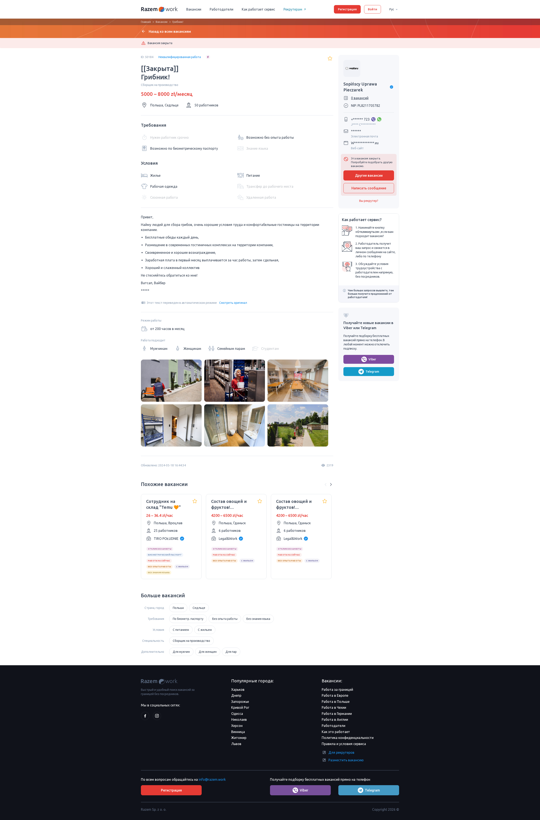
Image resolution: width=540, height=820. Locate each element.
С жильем (205, 629)
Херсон (237, 726)
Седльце (199, 608)
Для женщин (208, 651)
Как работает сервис (258, 9)
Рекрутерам (293, 9)
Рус (391, 9)
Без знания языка (258, 618)
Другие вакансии (369, 175)
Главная (146, 21)
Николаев (239, 719)
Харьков (237, 689)
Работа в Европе (335, 695)
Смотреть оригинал (233, 302)
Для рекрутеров (341, 752)
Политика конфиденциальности (348, 738)
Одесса (237, 713)
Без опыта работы (225, 618)
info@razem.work (212, 779)
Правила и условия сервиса (344, 744)
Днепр (236, 695)
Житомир (238, 738)
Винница (238, 732)
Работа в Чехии (334, 707)
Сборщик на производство (191, 640)
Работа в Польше (336, 701)
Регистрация (347, 9)
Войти (372, 9)
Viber (372, 359)
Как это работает (336, 732)
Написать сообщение (368, 188)
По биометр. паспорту (188, 618)
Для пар (231, 651)
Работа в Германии (337, 713)
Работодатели (221, 9)
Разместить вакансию (346, 760)
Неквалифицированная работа (179, 57)
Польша (178, 608)
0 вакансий (360, 98)
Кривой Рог (240, 707)
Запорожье (240, 701)
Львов (236, 744)
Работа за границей (337, 689)
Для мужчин (181, 651)
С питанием (181, 629)
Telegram (372, 371)
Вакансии (193, 9)
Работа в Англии (335, 719)
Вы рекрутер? (368, 200)
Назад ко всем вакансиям (170, 31)
